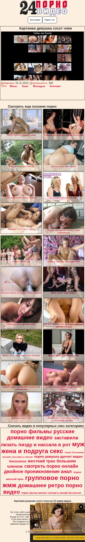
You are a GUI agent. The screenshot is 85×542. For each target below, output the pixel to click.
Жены (13, 86)
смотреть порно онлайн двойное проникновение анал (41, 469)
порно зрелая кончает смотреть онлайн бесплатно (51, 493)
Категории (35, 20)
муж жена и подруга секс (42, 447)
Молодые (39, 86)
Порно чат (50, 20)
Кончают (55, 86)
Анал (25, 86)
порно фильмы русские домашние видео (41, 435)
